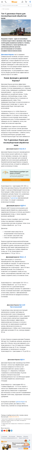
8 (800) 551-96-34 (14, 417)
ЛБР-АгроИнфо (5, 9)
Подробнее (20, 448)
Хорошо (26, 448)
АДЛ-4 (23, 205)
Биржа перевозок (23, 438)
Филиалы (25, 436)
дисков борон (20, 401)
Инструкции (12, 436)
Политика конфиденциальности (9, 438)
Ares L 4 (23, 257)
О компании (4, 436)
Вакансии (19, 436)
